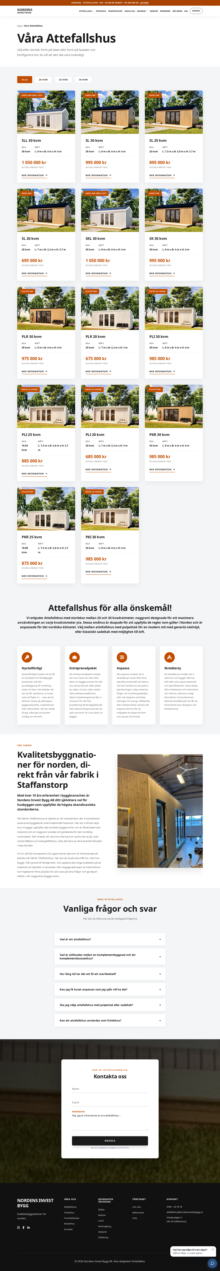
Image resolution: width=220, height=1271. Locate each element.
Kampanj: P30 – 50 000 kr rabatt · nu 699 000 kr (110, 2)
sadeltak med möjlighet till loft (120, 632)
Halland (102, 1231)
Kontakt (196, 11)
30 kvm (83, 79)
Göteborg (103, 1237)
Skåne (101, 1209)
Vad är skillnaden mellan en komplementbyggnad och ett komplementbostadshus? (110, 956)
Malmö (102, 1215)
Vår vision (177, 11)
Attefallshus (85, 11)
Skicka (110, 1141)
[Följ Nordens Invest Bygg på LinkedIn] (28, 1227)
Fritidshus (101, 11)
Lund (100, 1220)
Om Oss (136, 1206)
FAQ (186, 11)
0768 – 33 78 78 (174, 1206)
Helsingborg (104, 1226)
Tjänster (154, 11)
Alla (25, 79)
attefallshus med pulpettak (116, 627)
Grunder (141, 11)
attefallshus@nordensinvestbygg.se (185, 1212)
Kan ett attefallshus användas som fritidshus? (110, 1020)
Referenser (165, 11)
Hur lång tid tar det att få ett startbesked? (110, 974)
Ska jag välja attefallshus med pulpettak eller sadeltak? (110, 1005)
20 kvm (43, 79)
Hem (19, 25)
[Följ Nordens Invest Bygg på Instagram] (18, 1227)
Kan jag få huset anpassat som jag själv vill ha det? (110, 989)
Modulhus (130, 11)
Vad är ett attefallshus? (110, 939)
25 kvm (63, 79)
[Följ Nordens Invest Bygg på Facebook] (23, 1227)
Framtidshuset (115, 11)
